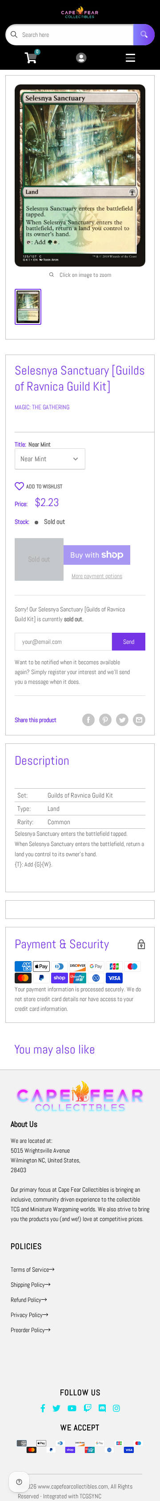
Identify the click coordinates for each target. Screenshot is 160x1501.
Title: (33, 444)
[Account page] (81, 58)
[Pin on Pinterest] (105, 720)
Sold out (39, 559)
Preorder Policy (28, 1330)
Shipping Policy (28, 1285)
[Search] (144, 34)
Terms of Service (30, 1269)
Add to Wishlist (44, 486)
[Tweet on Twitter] (122, 720)
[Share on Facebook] (88, 720)
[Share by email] (139, 720)
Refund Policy (26, 1300)
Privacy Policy (27, 1315)
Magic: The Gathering (42, 407)
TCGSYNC (90, 1496)
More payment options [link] (97, 576)
